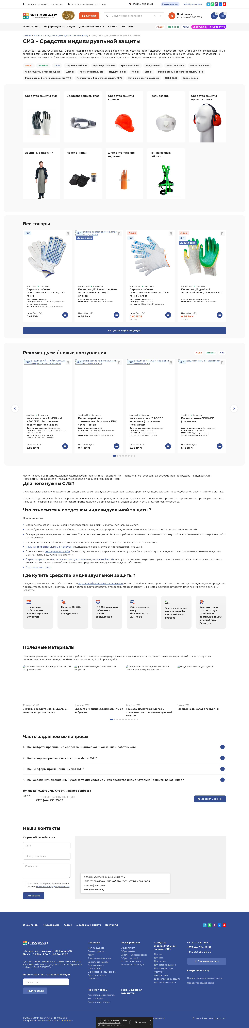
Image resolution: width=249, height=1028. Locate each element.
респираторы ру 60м (57, 551)
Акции (28, 65)
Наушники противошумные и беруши (49, 546)
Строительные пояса (38, 567)
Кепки (135, 72)
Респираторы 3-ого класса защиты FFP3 (99, 78)
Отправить (33, 895)
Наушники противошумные (143, 78)
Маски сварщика (199, 65)
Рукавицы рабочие (104, 65)
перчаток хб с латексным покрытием (100, 583)
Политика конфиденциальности (52, 886)
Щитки (70, 72)
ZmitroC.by (219, 1018)
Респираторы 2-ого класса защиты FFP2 (48, 78)
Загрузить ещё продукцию (124, 330)
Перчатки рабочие (76, 65)
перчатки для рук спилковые (73, 559)
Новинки (43, 65)
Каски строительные (91, 72)
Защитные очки (175, 65)
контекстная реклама (154, 1018)
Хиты (57, 65)
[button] (234, 408)
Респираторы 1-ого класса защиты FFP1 (180, 72)
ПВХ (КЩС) (171, 78)
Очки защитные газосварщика (42, 72)
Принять (140, 1022)
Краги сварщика (130, 65)
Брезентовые (190, 78)
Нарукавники (153, 65)
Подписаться (35, 991)
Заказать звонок (170, 4)
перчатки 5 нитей (103, 559)
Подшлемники (117, 72)
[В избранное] (68, 233)
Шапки (148, 72)
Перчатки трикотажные (40, 559)
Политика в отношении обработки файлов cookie (111, 1023)
